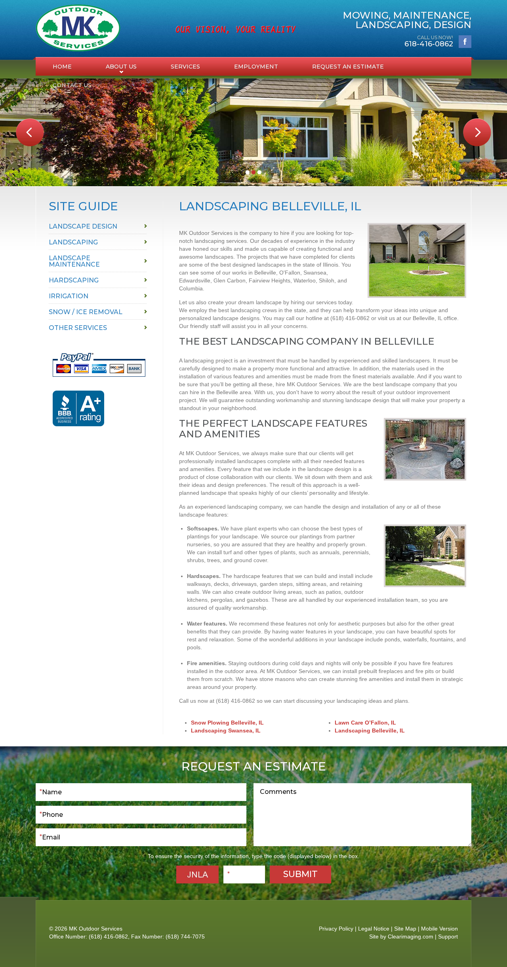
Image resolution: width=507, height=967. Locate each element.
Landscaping (73, 242)
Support (448, 936)
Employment (256, 66)
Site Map (405, 928)
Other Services (78, 328)
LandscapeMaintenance (74, 261)
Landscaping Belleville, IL (370, 730)
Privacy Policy (336, 928)
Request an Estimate (348, 66)
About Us (121, 66)
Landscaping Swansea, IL (226, 730)
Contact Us (72, 85)
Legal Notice (373, 928)
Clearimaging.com (410, 936)
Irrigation (68, 296)
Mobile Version (439, 928)
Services (185, 66)
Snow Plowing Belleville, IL (227, 722)
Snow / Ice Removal (85, 312)
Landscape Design (83, 226)
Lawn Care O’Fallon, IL (365, 722)
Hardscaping (74, 280)
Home (62, 66)
